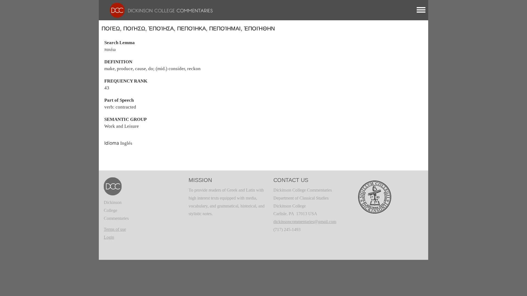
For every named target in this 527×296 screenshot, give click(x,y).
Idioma (111, 143)
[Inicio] (158, 9)
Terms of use (115, 229)
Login (109, 237)
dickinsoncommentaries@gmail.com (304, 221)
